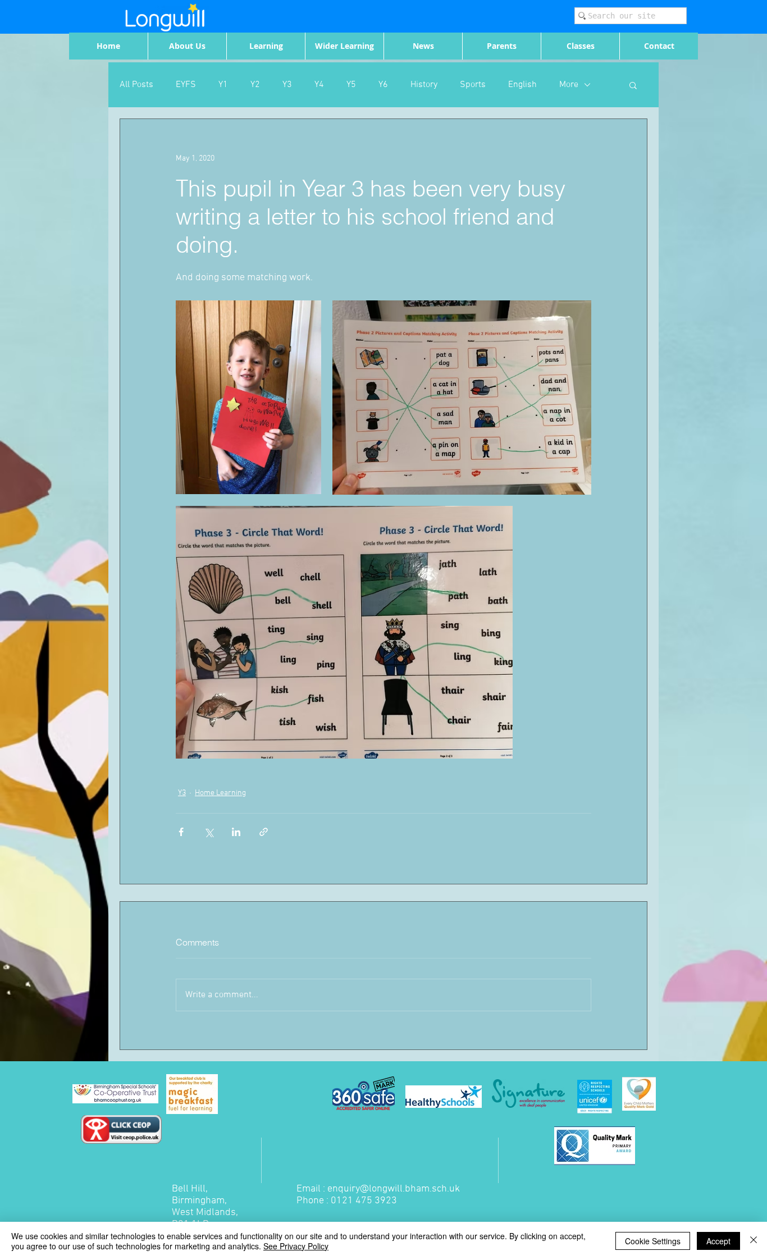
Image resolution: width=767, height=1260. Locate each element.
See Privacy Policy (295, 1246)
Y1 (223, 84)
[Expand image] (248, 397)
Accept (718, 1241)
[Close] (753, 1241)
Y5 (351, 84)
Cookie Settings (653, 1241)
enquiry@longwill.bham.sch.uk (393, 1189)
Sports (473, 84)
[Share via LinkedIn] (236, 832)
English (522, 84)
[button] (633, 84)
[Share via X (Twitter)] (208, 832)
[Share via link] (263, 832)
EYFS (186, 84)
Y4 (319, 84)
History (423, 84)
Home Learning (220, 793)
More (568, 84)
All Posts (136, 84)
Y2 (255, 84)
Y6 (383, 84)
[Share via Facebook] (181, 832)
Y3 (287, 84)
